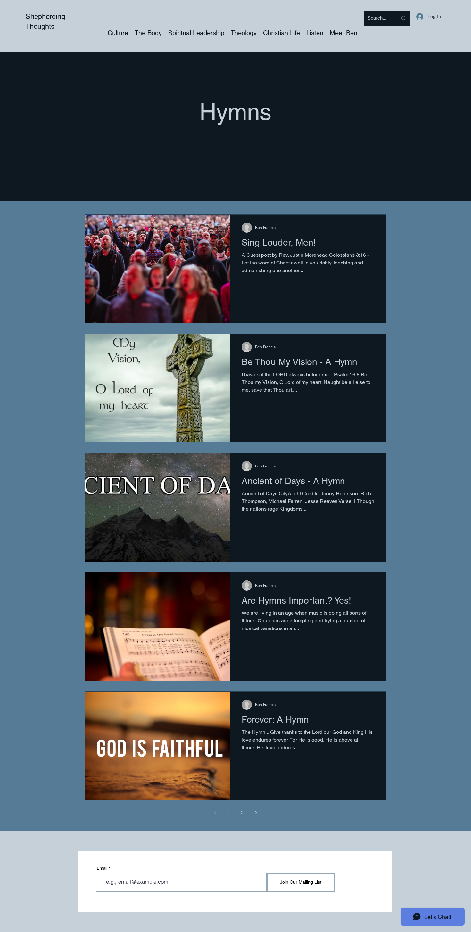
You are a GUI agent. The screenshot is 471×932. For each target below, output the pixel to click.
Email (102, 868)
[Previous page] (215, 812)
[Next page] (255, 812)
